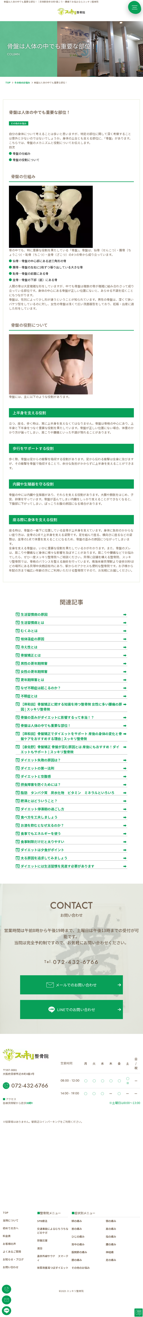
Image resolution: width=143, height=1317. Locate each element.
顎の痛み (111, 1221)
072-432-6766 (71, 962)
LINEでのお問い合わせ (76, 1009)
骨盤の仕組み (22, 153)
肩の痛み (111, 1229)
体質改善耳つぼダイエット (53, 1268)
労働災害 (42, 1240)
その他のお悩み (22, 82)
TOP (7, 82)
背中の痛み (78, 1244)
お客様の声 (9, 1244)
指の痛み (111, 1236)
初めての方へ (10, 1228)
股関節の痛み (79, 1252)
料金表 (7, 1236)
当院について (10, 1220)
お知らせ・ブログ (13, 1259)
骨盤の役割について (26, 160)
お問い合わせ (10, 1267)
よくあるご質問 (12, 1251)
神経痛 (110, 1252)
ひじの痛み (78, 1236)
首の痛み (77, 1229)
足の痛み (111, 1260)
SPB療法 (42, 1221)
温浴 (39, 1248)
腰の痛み (111, 1244)
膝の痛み (77, 1260)
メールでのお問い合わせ (76, 985)
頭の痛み (77, 1221)
